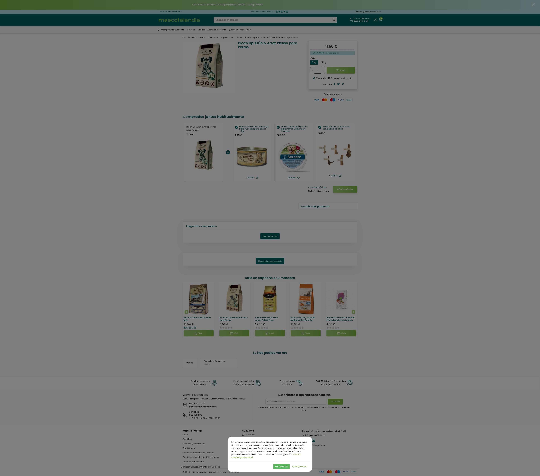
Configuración (299, 466)
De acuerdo (281, 466)
